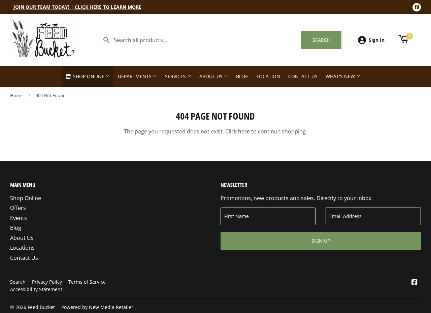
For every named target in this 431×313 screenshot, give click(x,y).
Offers (18, 208)
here (244, 131)
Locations (22, 247)
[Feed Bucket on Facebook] (414, 282)
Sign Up (320, 241)
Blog (242, 76)
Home (16, 95)
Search (326, 40)
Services (176, 76)
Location (268, 76)
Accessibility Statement (36, 289)
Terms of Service (87, 282)
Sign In (377, 40)
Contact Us (303, 76)
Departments (135, 76)
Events (18, 218)
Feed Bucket (41, 307)
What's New (341, 76)
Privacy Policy (47, 282)
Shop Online (89, 76)
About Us (211, 76)
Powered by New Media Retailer (97, 307)
